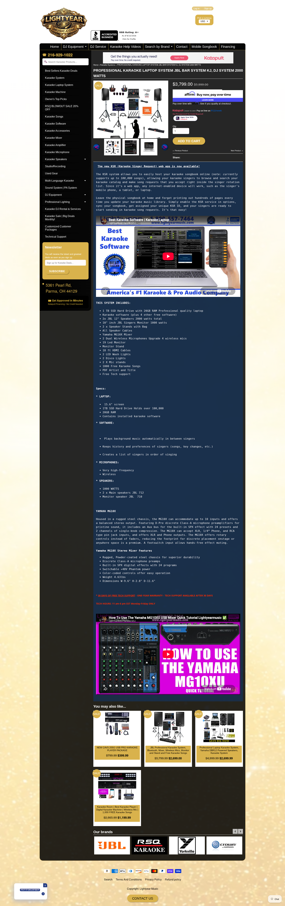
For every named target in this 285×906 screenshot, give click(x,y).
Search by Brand (157, 46)
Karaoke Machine (55, 92)
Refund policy (173, 879)
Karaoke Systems (107, 64)
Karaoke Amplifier (55, 145)
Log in (196, 8)
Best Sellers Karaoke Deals (61, 70)
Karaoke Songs (54, 116)
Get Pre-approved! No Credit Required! (188, 114)
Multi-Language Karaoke (59, 180)
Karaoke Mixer (53, 137)
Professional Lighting (57, 202)
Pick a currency (204, 18)
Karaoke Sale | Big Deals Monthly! (60, 218)
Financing (228, 46)
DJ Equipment (73, 46)
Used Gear (51, 173)
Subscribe (57, 271)
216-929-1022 (60, 55)
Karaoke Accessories (57, 130)
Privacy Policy (153, 879)
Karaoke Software (55, 123)
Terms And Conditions (129, 879)
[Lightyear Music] (65, 36)
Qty (174, 126)
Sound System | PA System (61, 187)
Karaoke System (54, 77)
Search (108, 879)
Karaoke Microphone (57, 152)
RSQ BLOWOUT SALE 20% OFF (61, 108)
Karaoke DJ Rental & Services (63, 209)
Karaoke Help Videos (125, 46)
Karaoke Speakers (56, 159)
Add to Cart (189, 141)
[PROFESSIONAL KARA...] (112, 147)
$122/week (216, 110)
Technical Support (55, 236)
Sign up (208, 8)
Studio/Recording (55, 166)
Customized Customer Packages (58, 228)
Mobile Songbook (204, 46)
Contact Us (142, 898)
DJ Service (98, 46)
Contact (182, 46)
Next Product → (237, 150)
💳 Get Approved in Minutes (65, 302)
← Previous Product (180, 150)
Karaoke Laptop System (59, 85)
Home (54, 46)
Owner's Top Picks (56, 99)
